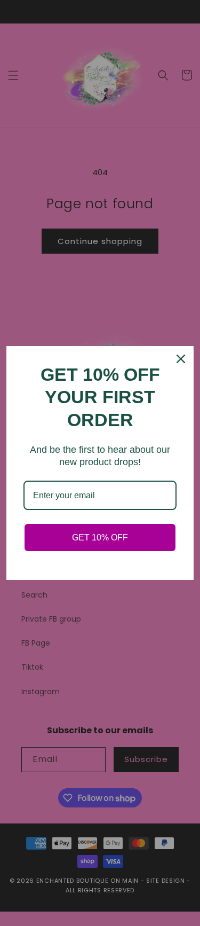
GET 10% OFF (100, 537)
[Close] (181, 359)
